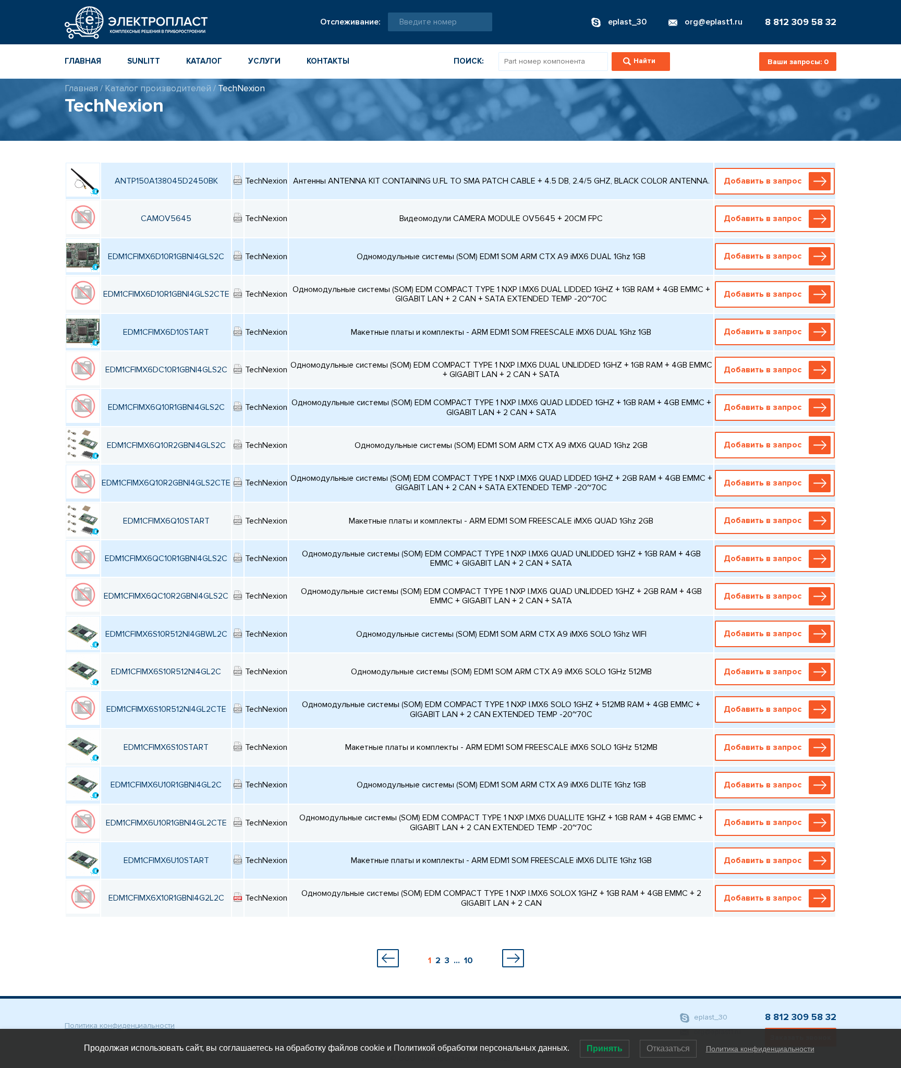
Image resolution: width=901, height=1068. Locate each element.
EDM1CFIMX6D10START (166, 332)
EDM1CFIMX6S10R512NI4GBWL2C (166, 634)
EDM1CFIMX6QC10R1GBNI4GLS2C (166, 558)
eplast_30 (709, 1017)
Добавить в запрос (762, 181)
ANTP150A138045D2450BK (166, 181)
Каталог (204, 61)
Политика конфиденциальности (120, 1025)
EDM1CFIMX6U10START (166, 860)
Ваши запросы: (798, 61)
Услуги (264, 61)
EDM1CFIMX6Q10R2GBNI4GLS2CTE (166, 483)
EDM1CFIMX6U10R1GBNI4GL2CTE (166, 823)
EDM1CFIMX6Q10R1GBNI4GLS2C (166, 407)
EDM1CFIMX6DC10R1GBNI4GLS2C (166, 370)
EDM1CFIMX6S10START (166, 747)
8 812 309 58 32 (800, 22)
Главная (83, 61)
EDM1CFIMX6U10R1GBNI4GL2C (166, 785)
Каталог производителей (158, 88)
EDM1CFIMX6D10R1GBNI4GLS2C (166, 256)
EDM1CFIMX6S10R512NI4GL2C (166, 671)
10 (468, 960)
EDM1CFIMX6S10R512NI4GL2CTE (166, 709)
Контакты (328, 61)
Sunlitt (143, 61)
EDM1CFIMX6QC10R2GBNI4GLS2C (166, 596)
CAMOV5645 (166, 218)
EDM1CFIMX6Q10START (166, 521)
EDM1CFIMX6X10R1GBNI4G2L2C (166, 898)
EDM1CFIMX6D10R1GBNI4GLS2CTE (166, 294)
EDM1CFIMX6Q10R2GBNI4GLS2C (166, 445)
